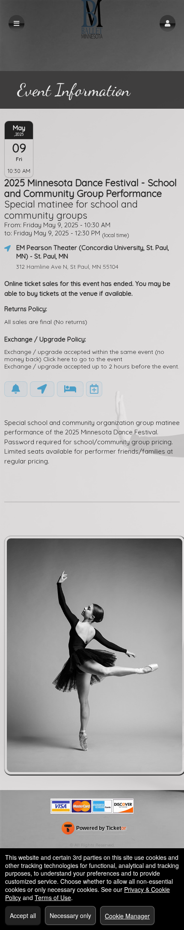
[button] (167, 23)
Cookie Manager (127, 916)
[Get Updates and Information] (16, 389)
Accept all (23, 915)
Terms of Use (53, 897)
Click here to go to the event (82, 358)
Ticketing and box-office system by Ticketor (94, 830)
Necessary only (70, 915)
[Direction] (42, 389)
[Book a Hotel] (70, 389)
